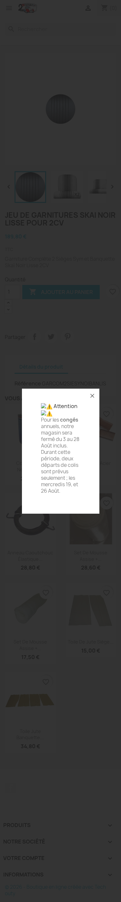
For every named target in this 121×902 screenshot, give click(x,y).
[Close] (92, 396)
